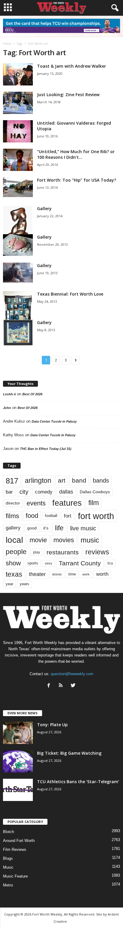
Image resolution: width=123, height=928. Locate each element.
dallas (66, 491)
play (36, 552)
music (90, 540)
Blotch (8, 831)
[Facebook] (50, 686)
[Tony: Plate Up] (18, 733)
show (13, 563)
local (14, 540)
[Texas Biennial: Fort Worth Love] (18, 313)
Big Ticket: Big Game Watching (69, 753)
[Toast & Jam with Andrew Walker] (18, 74)
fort (67, 516)
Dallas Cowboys (95, 491)
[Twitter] (73, 686)
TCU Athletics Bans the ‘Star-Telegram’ (78, 781)
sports (32, 563)
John (7, 408)
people (16, 552)
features (67, 503)
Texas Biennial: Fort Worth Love (70, 294)
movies (63, 540)
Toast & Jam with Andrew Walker (71, 66)
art (61, 480)
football (51, 515)
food (32, 515)
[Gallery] (18, 226)
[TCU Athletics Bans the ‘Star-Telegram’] (18, 790)
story (48, 563)
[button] (113, 8)
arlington (38, 480)
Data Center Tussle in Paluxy (54, 421)
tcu (110, 563)
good (32, 528)
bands (101, 480)
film (93, 503)
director (13, 503)
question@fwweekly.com (72, 674)
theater (37, 574)
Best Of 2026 (32, 394)
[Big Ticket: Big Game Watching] (18, 761)
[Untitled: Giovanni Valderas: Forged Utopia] (18, 131)
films (12, 516)
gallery (13, 528)
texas (14, 574)
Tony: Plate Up (52, 724)
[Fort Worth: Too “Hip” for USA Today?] (18, 187)
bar (9, 492)
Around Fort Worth (19, 840)
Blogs (8, 858)
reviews (97, 552)
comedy (44, 492)
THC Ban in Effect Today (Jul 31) (45, 448)
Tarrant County (80, 563)
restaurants (63, 552)
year (9, 584)
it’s (45, 528)
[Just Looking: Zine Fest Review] (18, 103)
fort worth (96, 516)
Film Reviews (14, 849)
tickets (57, 574)
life (59, 528)
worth (102, 574)
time (72, 574)
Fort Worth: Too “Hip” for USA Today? (76, 180)
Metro (8, 885)
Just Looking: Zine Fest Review (68, 94)
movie (38, 540)
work (86, 574)
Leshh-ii (9, 394)
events (36, 503)
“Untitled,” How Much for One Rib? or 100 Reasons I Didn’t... (76, 154)
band (79, 480)
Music (8, 867)
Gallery (44, 208)
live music (83, 528)
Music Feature (15, 876)
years (24, 584)
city (23, 491)
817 (12, 480)
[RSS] (62, 686)
